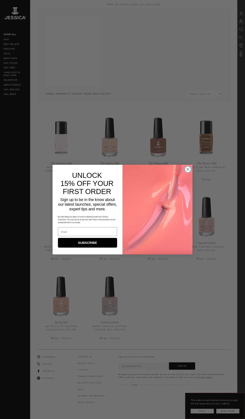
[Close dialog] (188, 169)
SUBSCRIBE (87, 243)
